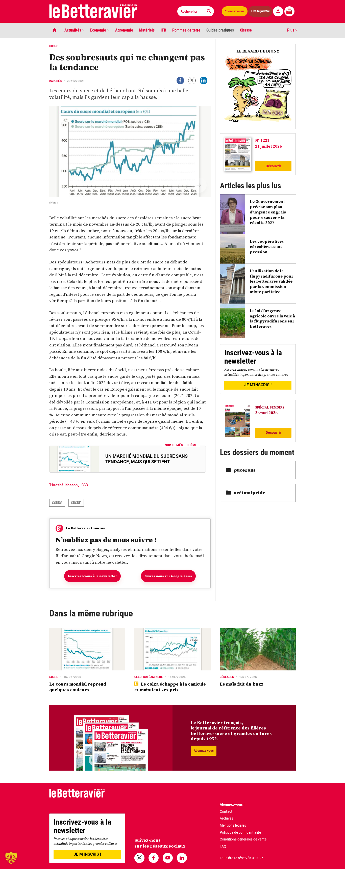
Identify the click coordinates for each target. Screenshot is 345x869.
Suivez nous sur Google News (168, 576)
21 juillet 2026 (268, 146)
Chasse (246, 30)
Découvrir (273, 166)
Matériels (147, 30)
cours (57, 502)
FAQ (223, 846)
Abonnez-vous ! (232, 804)
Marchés (55, 81)
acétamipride (249, 493)
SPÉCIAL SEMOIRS (269, 407)
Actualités (73, 30)
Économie (98, 30)
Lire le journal (260, 11)
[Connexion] (278, 11)
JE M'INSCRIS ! (258, 385)
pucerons (244, 470)
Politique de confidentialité (240, 832)
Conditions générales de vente (243, 839)
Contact (226, 811)
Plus (291, 30)
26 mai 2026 (266, 412)
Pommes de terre (186, 30)
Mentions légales (233, 825)
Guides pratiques (220, 30)
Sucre (76, 502)
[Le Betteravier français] (93, 11)
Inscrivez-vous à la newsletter (92, 576)
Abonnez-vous (234, 11)
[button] (11, 858)
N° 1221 (262, 140)
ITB (163, 30)
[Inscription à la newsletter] (289, 11)
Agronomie (124, 30)
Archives (226, 818)
